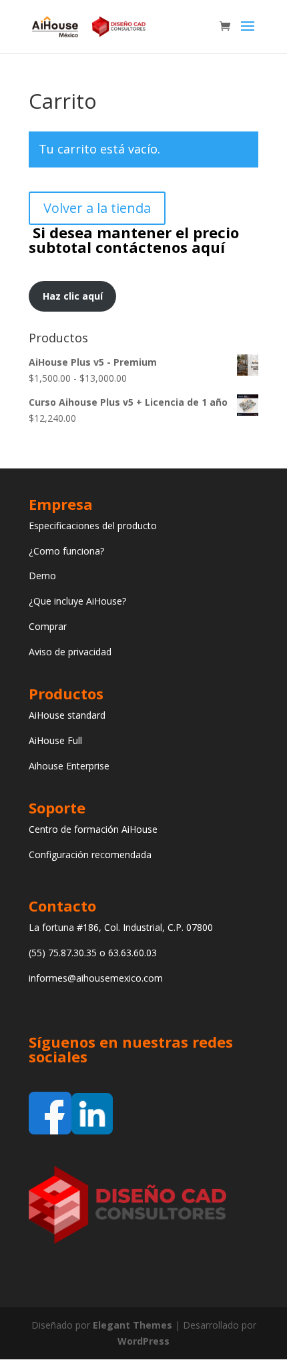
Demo (42, 575)
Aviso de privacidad (70, 651)
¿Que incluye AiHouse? (77, 601)
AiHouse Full (55, 740)
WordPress (143, 1341)
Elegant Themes (132, 1325)
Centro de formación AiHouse (93, 829)
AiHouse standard (67, 715)
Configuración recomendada (90, 854)
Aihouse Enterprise (69, 765)
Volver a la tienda (97, 208)
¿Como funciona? (66, 551)
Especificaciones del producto (93, 525)
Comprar (48, 626)
